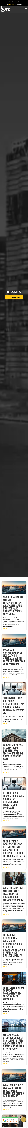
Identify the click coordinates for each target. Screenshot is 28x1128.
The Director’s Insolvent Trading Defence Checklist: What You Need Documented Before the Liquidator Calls (14, 849)
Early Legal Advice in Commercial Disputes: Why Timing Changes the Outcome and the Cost (13, 752)
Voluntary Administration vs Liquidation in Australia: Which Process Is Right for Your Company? (14, 657)
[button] (25, 9)
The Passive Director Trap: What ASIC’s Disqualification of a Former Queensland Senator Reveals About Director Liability (14, 945)
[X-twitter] (12, 1)
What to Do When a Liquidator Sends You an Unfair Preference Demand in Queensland (13, 1090)
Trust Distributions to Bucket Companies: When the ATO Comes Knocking (13, 993)
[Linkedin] (18, 1)
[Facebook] (9, 1)
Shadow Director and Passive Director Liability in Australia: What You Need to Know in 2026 (13, 705)
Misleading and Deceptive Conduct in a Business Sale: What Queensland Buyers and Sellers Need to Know (13, 1042)
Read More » (6, 629)
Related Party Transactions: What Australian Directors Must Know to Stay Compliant (14, 800)
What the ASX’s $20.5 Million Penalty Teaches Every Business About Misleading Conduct (14, 893)
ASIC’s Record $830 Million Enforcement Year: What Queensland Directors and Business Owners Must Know (13, 605)
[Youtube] (15, 1)
